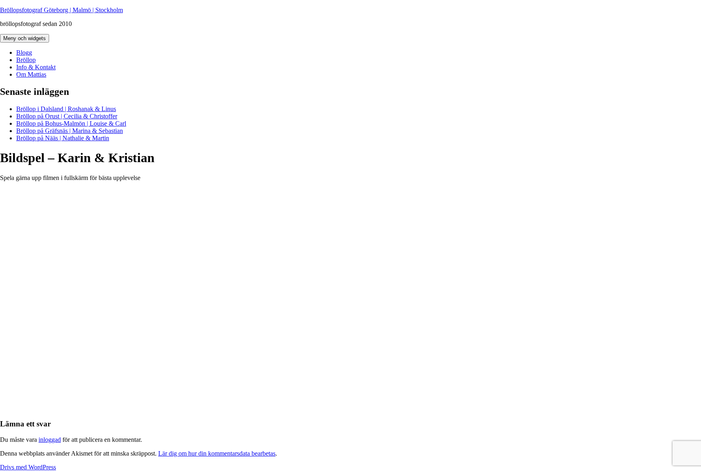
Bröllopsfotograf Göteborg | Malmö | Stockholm (61, 9)
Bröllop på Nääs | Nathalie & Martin (62, 138)
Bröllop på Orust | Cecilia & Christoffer (66, 116)
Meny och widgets (24, 38)
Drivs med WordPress (28, 467)
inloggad (50, 439)
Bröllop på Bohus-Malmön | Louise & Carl (71, 123)
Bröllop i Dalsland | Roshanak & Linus (66, 108)
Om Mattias (31, 74)
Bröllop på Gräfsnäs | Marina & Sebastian (69, 130)
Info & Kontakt (36, 67)
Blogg (24, 52)
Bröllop (26, 59)
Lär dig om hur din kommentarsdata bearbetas (216, 453)
